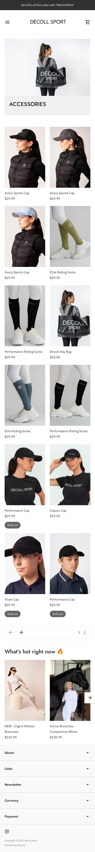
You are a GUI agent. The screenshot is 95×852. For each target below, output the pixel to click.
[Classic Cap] (70, 474)
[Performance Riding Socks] (25, 315)
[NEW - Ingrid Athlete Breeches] (25, 690)
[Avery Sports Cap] (25, 157)
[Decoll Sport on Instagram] (7, 831)
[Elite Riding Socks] (70, 236)
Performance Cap (17, 510)
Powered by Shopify (15, 845)
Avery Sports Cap (17, 193)
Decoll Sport (31, 840)
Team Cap (12, 599)
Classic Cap (58, 510)
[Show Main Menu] (7, 22)
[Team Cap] (25, 563)
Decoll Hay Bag (60, 352)
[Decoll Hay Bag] (70, 315)
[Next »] (21, 632)
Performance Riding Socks (23, 352)
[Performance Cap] (25, 474)
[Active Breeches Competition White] (70, 690)
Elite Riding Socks (63, 272)
